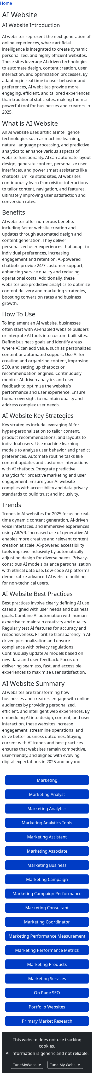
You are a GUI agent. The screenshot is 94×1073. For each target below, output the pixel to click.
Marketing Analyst (47, 794)
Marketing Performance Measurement (47, 936)
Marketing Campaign (47, 879)
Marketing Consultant (47, 908)
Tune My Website (65, 1064)
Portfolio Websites (47, 1007)
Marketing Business (47, 865)
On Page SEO (47, 993)
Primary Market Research (47, 1021)
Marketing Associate (47, 851)
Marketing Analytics (47, 808)
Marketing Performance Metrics (47, 950)
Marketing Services (47, 978)
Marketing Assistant (47, 837)
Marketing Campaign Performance (47, 893)
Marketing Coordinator (47, 922)
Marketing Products (47, 964)
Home (6, 3)
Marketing (47, 780)
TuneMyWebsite (27, 1064)
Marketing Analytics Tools (47, 823)
